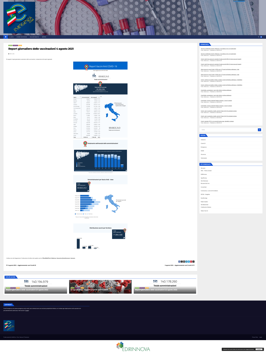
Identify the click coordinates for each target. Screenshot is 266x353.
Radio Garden (204, 201)
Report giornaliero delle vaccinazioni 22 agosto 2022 (156, 290)
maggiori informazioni (250, 349)
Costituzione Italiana (206, 207)
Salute (20, 45)
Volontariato (34, 37)
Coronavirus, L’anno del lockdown (209, 190)
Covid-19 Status (22, 37)
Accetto (259, 349)
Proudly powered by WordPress (9, 337)
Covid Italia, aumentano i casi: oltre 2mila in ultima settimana (216, 90)
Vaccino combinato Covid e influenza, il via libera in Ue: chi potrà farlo (218, 48)
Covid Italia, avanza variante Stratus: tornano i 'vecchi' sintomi (216, 100)
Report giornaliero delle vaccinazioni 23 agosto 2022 (27, 290)
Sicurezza (203, 154)
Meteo (44, 37)
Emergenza (15, 45)
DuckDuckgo (204, 198)
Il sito (11, 37)
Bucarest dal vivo (205, 183)
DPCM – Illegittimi (205, 194)
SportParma (204, 178)
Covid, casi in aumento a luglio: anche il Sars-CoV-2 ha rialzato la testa (219, 111)
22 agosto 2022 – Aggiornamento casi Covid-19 (89, 290)
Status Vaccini (204, 210)
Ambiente (203, 139)
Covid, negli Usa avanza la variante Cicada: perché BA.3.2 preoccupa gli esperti (221, 59)
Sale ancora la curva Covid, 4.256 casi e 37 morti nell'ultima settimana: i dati (220, 69)
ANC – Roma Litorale (206, 170)
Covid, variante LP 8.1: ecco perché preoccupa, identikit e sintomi (217, 121)
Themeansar (26, 337)
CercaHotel (204, 187)
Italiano (236, 0)
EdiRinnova (204, 174)
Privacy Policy (255, 337)
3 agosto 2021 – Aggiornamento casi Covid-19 (179, 265)
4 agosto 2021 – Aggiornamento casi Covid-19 (22, 265)
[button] (258, 37)
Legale (27, 310)
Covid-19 (10, 45)
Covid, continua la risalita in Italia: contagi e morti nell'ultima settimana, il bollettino (221, 79)
